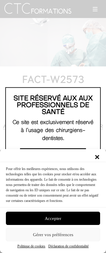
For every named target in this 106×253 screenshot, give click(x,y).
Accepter (53, 218)
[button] (97, 156)
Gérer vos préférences (53, 234)
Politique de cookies (31, 246)
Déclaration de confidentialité (68, 246)
